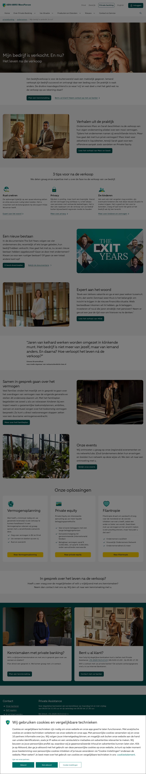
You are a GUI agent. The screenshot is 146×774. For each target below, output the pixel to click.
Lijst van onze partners (20, 759)
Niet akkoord (47, 765)
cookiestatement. (126, 754)
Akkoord (23, 765)
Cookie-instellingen (70, 765)
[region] (73, 744)
